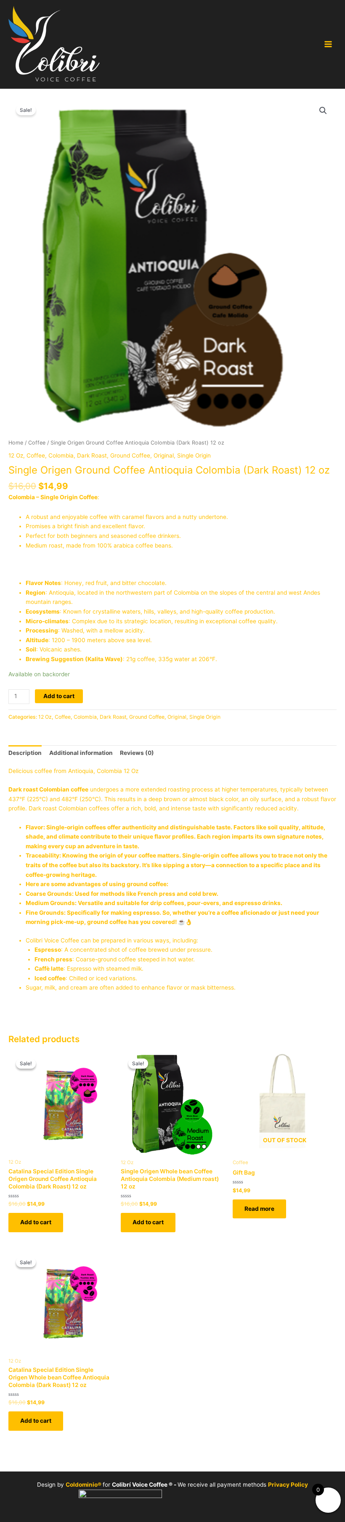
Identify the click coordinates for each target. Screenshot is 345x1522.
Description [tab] (25, 752)
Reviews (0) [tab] (137, 752)
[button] (323, 110)
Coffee (36, 442)
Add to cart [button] (35, 1222)
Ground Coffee (130, 455)
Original (164, 455)
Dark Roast (92, 455)
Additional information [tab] (81, 752)
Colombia (61, 455)
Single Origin (194, 455)
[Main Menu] (328, 44)
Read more (259, 1208)
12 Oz (15, 455)
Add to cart (58, 696)
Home (15, 442)
